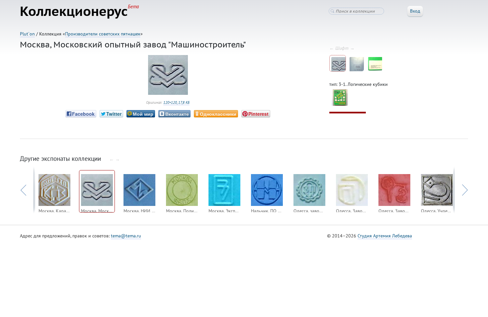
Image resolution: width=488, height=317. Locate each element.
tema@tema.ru (126, 236)
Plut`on (27, 34)
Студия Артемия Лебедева (385, 236)
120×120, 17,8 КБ (176, 102)
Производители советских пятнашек (102, 34)
